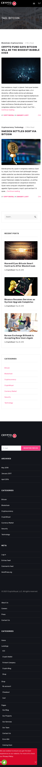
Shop (4, 674)
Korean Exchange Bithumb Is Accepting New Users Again (19, 336)
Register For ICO (31, 448)
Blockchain (5, 43)
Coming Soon (7, 745)
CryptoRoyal (9, 115)
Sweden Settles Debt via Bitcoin (18, 133)
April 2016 (5, 479)
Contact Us (5, 620)
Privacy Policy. (8, 756)
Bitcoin (7, 368)
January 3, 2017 (23, 115)
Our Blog (5, 710)
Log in (3, 555)
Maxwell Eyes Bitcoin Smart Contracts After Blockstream (19, 264)
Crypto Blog (6, 668)
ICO (3, 651)
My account (6, 686)
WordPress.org (6, 572)
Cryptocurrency (17, 43)
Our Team (5, 728)
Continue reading (7, 110)
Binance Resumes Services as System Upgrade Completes (19, 300)
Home (3, 640)
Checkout (6, 692)
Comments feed (7, 566)
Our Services (7, 722)
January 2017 (6, 473)
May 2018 (4, 468)
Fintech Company (8, 663)
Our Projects (7, 716)
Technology (18, 127)
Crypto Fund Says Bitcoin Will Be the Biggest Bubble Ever (20, 50)
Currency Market (10, 391)
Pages (3, 705)
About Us (4, 603)
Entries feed (6, 560)
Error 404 (5, 739)
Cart (4, 698)
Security (7, 397)
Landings (4, 646)
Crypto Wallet (7, 657)
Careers (4, 608)
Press (3, 614)
